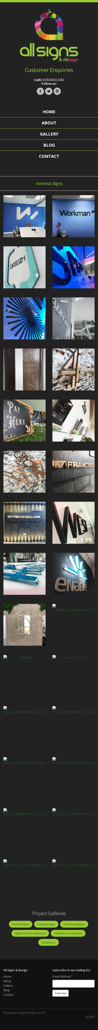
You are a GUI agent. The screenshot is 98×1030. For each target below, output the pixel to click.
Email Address (62, 976)
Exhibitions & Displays (68, 933)
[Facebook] (40, 91)
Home (49, 111)
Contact (49, 156)
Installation (48, 942)
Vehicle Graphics (74, 924)
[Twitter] (48, 91)
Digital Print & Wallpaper (30, 933)
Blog (49, 145)
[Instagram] (57, 91)
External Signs (46, 924)
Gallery (49, 134)
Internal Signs (20, 924)
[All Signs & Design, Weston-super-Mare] (49, 35)
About (49, 123)
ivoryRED (90, 1016)
